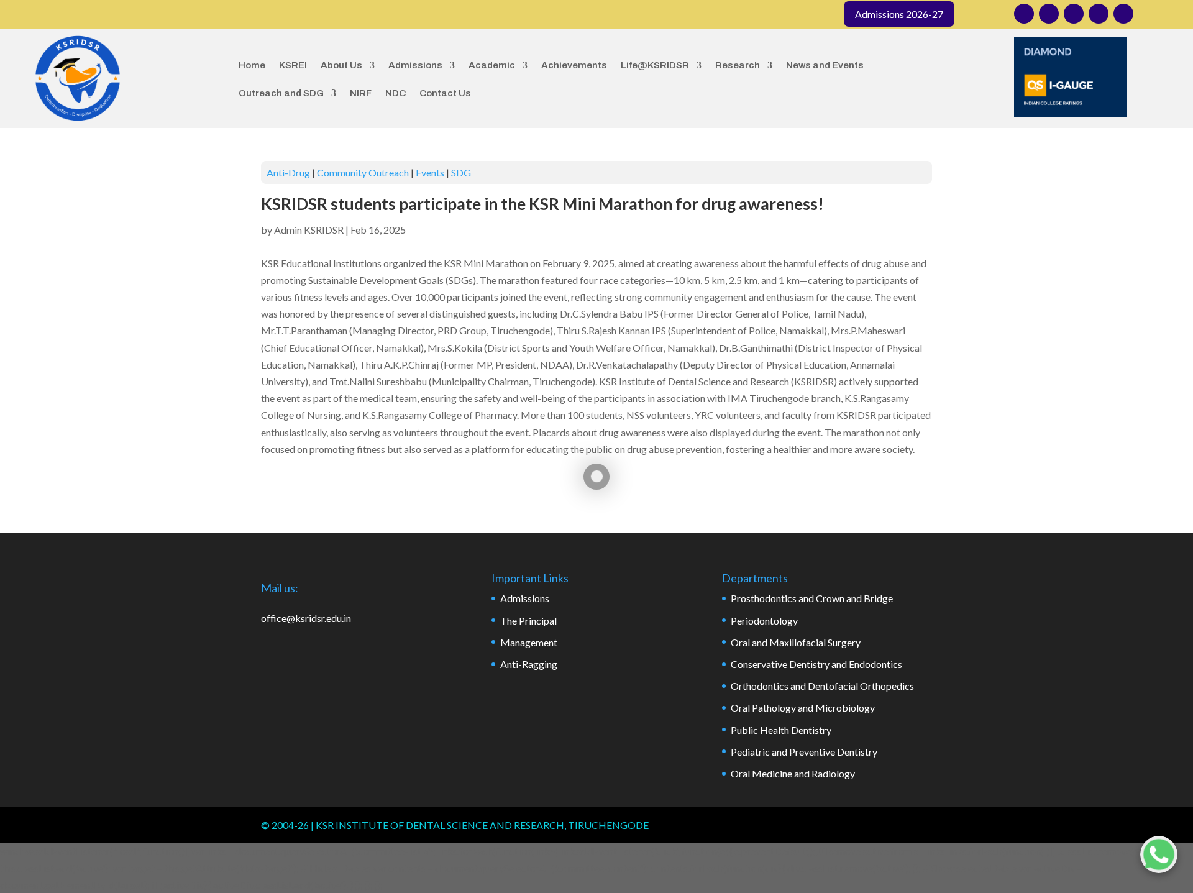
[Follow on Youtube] (1098, 14)
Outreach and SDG (281, 93)
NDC (395, 93)
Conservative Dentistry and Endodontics (816, 664)
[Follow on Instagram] (1024, 14)
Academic (492, 65)
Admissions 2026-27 (899, 14)
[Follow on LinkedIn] (1074, 14)
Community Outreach (363, 172)
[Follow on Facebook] (1049, 14)
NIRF (361, 93)
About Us (341, 65)
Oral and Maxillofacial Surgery (796, 642)
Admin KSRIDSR (309, 230)
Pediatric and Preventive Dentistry (804, 752)
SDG (461, 172)
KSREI (293, 65)
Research (737, 65)
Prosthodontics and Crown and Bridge (812, 598)
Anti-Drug (288, 172)
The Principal (528, 620)
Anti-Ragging (528, 664)
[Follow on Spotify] (1123, 14)
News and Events (825, 65)
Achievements (574, 65)
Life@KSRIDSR (655, 65)
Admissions (415, 65)
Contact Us (445, 93)
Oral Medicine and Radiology (793, 773)
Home (252, 65)
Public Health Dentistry (781, 730)
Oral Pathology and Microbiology (803, 707)
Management (528, 642)
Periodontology (764, 620)
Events (430, 172)
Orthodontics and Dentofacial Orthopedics (822, 686)
